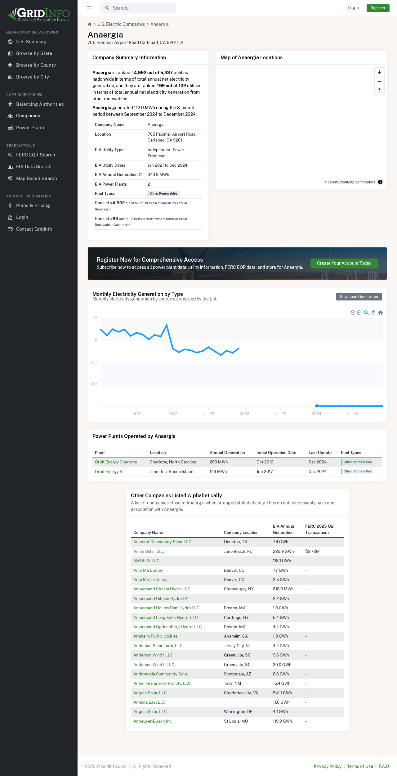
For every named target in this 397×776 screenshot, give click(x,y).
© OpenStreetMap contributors (349, 181)
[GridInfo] (39, 13)
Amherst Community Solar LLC (162, 541)
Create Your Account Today (344, 263)
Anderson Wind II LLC (153, 664)
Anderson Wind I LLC (153, 654)
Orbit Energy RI (109, 471)
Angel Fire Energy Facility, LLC (162, 683)
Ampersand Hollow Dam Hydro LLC (166, 607)
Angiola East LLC (149, 702)
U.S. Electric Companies (121, 24)
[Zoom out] (379, 81)
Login (353, 7)
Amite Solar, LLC (148, 551)
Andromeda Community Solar (160, 673)
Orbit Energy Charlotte (116, 461)
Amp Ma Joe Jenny (150, 579)
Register (378, 8)
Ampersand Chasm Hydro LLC (161, 588)
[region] (39, 398)
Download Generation (359, 296)
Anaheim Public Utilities (155, 636)
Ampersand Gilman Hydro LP (160, 598)
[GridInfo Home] (89, 24)
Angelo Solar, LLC (150, 692)
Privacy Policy (327, 766)
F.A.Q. (384, 766)
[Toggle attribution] (380, 182)
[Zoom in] (379, 72)
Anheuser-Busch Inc (152, 721)
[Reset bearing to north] (379, 90)
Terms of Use (360, 766)
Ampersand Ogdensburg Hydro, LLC (167, 626)
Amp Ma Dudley (148, 570)
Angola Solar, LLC (150, 711)
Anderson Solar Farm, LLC (158, 645)
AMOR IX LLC (146, 560)
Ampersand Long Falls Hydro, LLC (165, 617)
